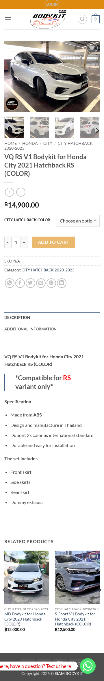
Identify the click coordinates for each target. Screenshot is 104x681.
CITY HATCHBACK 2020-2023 (48, 270)
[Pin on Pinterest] (51, 283)
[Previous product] (20, 192)
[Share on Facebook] (20, 283)
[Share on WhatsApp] (9, 283)
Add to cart (54, 242)
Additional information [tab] (30, 329)
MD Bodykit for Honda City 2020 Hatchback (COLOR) (24, 619)
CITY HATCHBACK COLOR (27, 220)
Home (10, 143)
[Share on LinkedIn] (61, 283)
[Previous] (13, 76)
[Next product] (9, 192)
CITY (47, 143)
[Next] (90, 76)
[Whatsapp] (88, 666)
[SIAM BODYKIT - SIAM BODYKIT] (48, 19)
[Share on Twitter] (30, 283)
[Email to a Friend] (41, 283)
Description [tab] (17, 317)
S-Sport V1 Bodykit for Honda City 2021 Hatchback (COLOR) (75, 619)
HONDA (30, 143)
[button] (52, 4)
